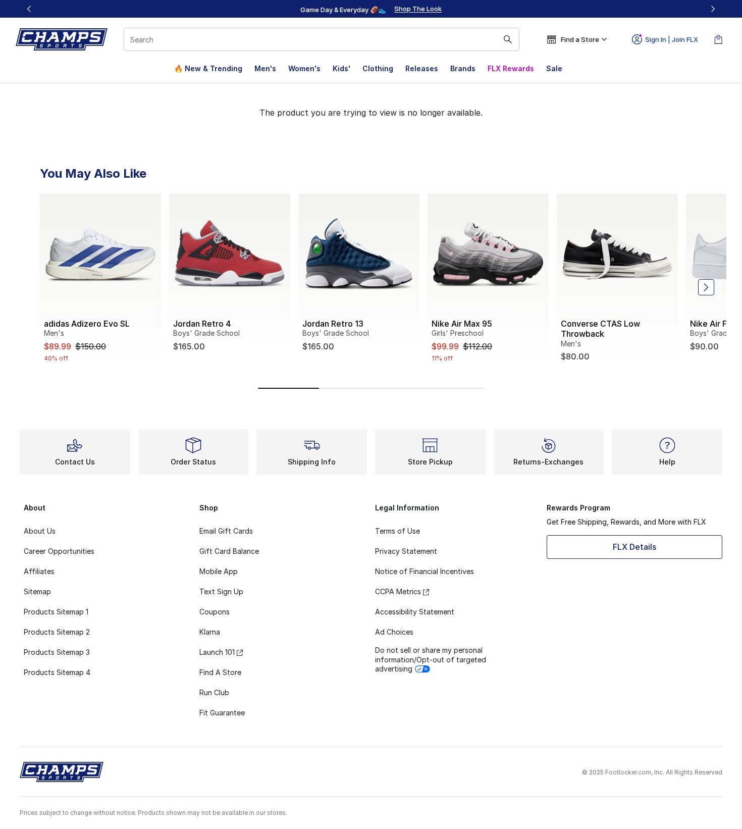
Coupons (214, 611)
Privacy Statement (406, 551)
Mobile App (218, 571)
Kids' (341, 68)
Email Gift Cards (226, 531)
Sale (554, 68)
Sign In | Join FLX (671, 39)
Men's (265, 68)
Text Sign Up (221, 591)
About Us (40, 531)
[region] (371, 9)
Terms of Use (397, 531)
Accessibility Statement (414, 611)
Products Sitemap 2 (57, 632)
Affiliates (39, 571)
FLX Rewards (511, 68)
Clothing (377, 68)
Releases (421, 68)
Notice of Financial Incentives (424, 571)
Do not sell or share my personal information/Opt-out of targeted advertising (430, 659)
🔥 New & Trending (208, 68)
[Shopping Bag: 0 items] (718, 39)
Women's (304, 68)
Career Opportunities (59, 551)
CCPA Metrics (398, 591)
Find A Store (220, 672)
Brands (462, 68)
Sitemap (37, 591)
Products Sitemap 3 (57, 652)
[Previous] (29, 9)
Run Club (214, 692)
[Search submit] (508, 39)
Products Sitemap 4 (57, 672)
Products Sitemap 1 (56, 611)
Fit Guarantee (222, 712)
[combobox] (321, 39)
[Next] (713, 9)
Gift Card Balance (229, 551)
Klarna (209, 632)
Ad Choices (394, 632)
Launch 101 (217, 652)
